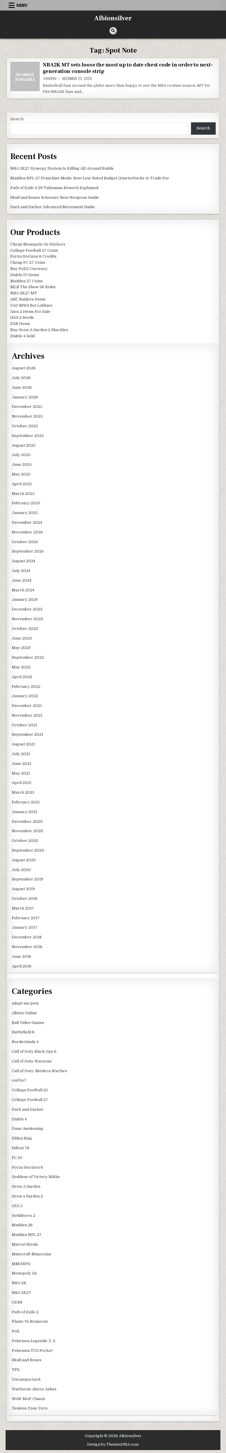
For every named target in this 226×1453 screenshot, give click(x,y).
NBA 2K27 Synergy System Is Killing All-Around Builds (62, 168)
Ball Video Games (28, 1022)
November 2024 (27, 532)
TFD (16, 1369)
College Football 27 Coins (34, 250)
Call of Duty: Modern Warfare (39, 1071)
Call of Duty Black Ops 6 (34, 1051)
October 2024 (25, 542)
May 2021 (21, 773)
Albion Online (24, 1013)
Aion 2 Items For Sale (30, 311)
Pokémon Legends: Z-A (33, 1341)
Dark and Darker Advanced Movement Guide (52, 207)
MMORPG (21, 1264)
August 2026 (24, 368)
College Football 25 (30, 1090)
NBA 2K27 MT (23, 293)
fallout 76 (20, 1148)
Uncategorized (26, 1379)
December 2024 (27, 522)
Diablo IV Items (24, 275)
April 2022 (22, 677)
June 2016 (21, 956)
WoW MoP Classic (29, 1399)
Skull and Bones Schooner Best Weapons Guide (54, 197)
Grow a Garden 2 (27, 1196)
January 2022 (25, 696)
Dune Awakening (27, 1128)
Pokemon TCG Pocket (32, 1350)
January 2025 (25, 513)
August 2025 (24, 445)
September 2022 (28, 657)
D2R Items (20, 323)
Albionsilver (113, 18)
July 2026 (21, 378)
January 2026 (25, 397)
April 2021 (21, 782)
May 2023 (21, 647)
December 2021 (27, 705)
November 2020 (27, 831)
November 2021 (27, 715)
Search (17, 119)
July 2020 (21, 870)
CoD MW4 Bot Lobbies (31, 305)
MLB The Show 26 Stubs (33, 287)
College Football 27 (30, 1099)
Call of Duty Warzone (32, 1061)
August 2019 (23, 889)
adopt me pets (25, 1003)
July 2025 (21, 455)
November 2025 (27, 416)
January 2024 (25, 599)
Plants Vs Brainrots (30, 1321)
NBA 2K (19, 1283)
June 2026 (22, 387)
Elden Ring (22, 1138)
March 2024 (23, 590)
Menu (21, 5)
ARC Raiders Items (28, 299)
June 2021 (21, 763)
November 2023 (27, 619)
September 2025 (28, 435)
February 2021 (26, 802)
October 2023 (25, 628)
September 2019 (27, 879)
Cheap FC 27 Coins (27, 262)
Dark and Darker (28, 1109)
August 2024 (23, 561)
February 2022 (26, 686)
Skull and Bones (26, 1360)
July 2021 (21, 754)
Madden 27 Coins (26, 281)
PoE (15, 1331)
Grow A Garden (26, 1186)
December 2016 (27, 937)
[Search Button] (113, 30)
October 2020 (25, 840)
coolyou (50, 78)
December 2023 (27, 609)
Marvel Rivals (25, 1244)
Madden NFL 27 (26, 1234)
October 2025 (25, 426)
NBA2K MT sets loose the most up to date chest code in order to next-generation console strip (127, 68)
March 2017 (23, 908)
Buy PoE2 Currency (29, 268)
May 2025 (21, 474)
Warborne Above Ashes (34, 1389)
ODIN (17, 1302)
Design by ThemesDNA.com (113, 1444)
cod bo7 (19, 1080)
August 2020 (24, 860)
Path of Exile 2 (25, 1312)
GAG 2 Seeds (22, 317)
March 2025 (23, 493)
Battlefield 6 (23, 1032)
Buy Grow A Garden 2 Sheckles (39, 330)
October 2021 (24, 725)
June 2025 (22, 464)
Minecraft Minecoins (31, 1254)
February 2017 (26, 918)
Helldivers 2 (23, 1215)
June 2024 (21, 580)
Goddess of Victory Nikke (36, 1177)
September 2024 (28, 551)
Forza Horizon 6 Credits (33, 256)
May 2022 (21, 667)
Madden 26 (22, 1225)
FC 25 (17, 1157)
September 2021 (27, 734)
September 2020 (28, 850)
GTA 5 (17, 1206)
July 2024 (21, 570)
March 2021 (23, 792)
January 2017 (24, 927)
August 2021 (23, 744)
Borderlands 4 (25, 1042)
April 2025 (22, 484)
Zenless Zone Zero (30, 1408)
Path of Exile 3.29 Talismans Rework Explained (54, 188)
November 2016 (27, 947)
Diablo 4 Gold (22, 336)
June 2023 (22, 638)
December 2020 (27, 821)
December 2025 (27, 406)
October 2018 (24, 898)
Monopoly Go (24, 1273)
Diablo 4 (19, 1119)
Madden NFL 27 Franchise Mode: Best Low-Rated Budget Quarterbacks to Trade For (89, 178)
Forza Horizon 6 (27, 1167)
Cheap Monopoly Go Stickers (37, 244)
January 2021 (24, 812)
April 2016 (21, 966)
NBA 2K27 (21, 1292)
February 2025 (26, 503)
